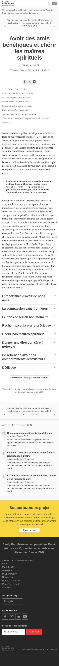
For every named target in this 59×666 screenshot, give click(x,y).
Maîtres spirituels (41, 378)
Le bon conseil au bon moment (16, 102)
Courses (6, 587)
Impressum (52, 649)
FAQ (4, 563)
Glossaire (7, 570)
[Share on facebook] (24, 82)
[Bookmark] (34, 82)
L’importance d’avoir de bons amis (17, 93)
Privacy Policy (9, 574)
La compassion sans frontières (16, 97)
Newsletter (7, 577)
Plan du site (8, 567)
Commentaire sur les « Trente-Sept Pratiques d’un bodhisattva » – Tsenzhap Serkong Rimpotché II (29, 21)
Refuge (27, 378)
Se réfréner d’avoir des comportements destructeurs (26, 118)
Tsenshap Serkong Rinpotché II (24, 70)
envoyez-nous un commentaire (17, 560)
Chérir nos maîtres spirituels (15, 110)
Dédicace (6, 123)
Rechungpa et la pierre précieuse (17, 106)
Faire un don (29, 530)
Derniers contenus (11, 580)
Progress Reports (11, 584)
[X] (29, 82)
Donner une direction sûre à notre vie (19, 114)
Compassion (16, 378)
